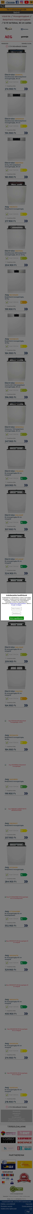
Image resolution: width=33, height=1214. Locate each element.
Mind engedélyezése (16, 618)
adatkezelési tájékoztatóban (18, 603)
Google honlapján (16, 605)
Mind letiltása (16, 608)
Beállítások (16, 613)
